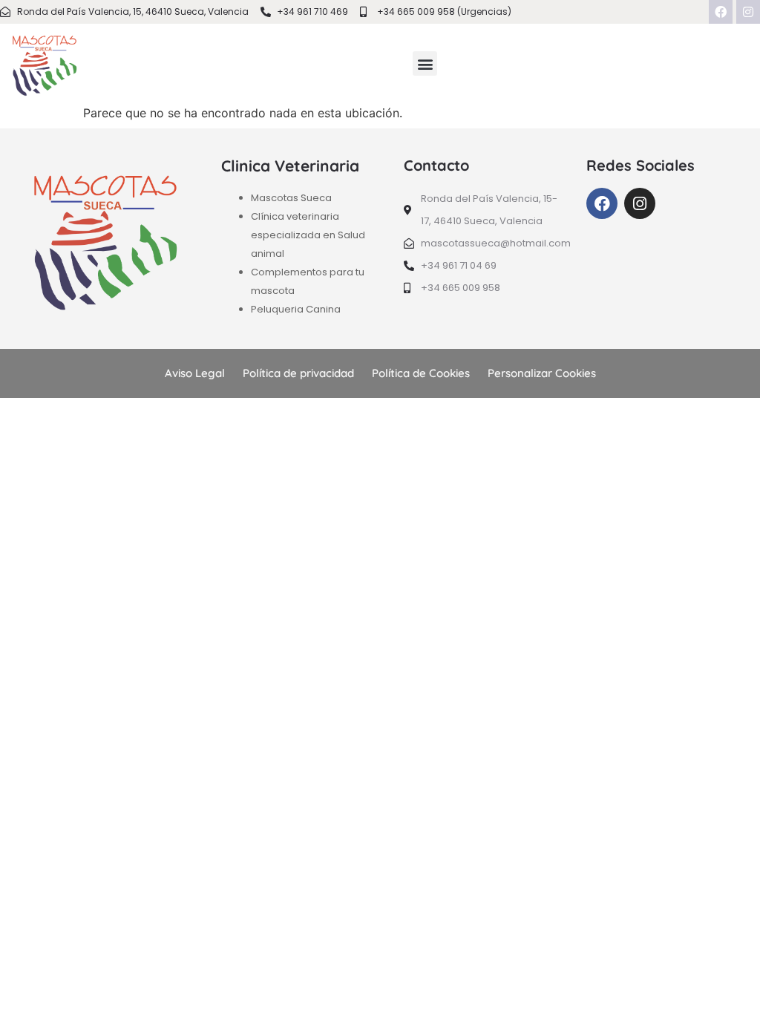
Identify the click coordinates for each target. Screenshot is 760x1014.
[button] (425, 63)
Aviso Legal (195, 373)
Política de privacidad (298, 373)
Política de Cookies (421, 373)
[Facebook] (721, 12)
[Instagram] (748, 12)
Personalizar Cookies (542, 373)
